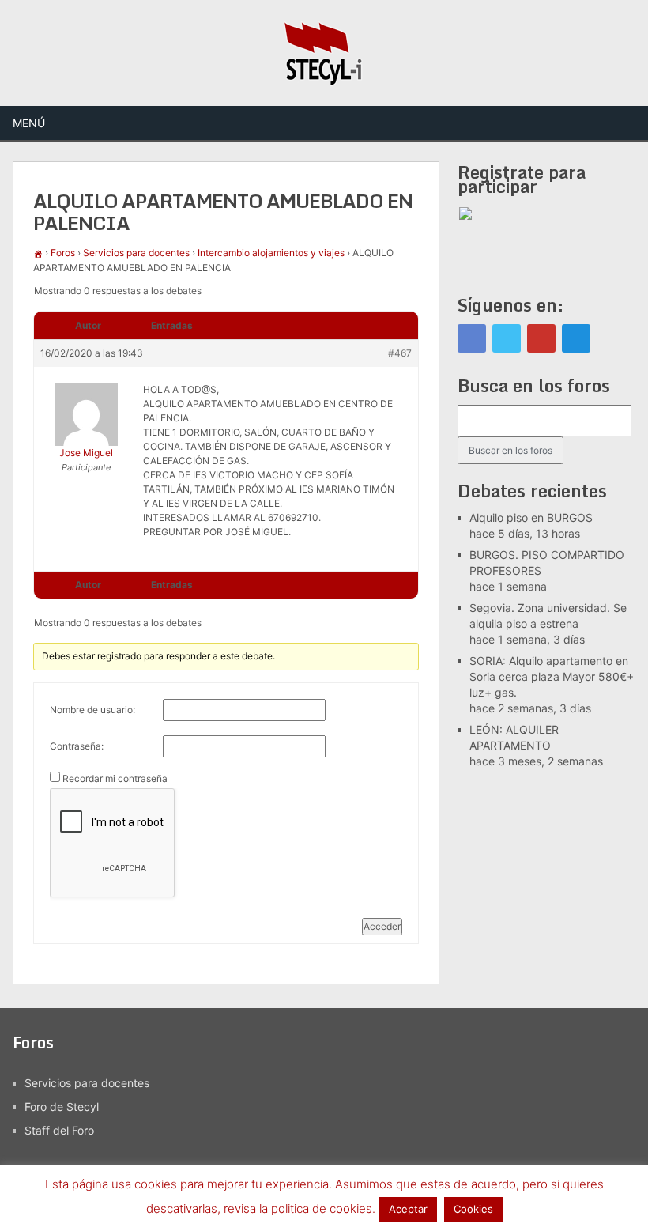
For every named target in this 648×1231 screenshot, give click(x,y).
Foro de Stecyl (61, 1106)
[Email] (576, 338)
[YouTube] (541, 338)
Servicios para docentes (136, 253)
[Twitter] (506, 338)
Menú (29, 123)
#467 (400, 353)
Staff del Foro (59, 1130)
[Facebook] (472, 338)
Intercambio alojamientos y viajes (271, 253)
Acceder (382, 926)
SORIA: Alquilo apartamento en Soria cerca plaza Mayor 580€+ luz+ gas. (551, 676)
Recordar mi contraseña (115, 778)
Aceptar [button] (408, 1209)
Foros (63, 253)
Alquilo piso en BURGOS (531, 517)
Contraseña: (77, 746)
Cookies (473, 1209)
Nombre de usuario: (92, 710)
